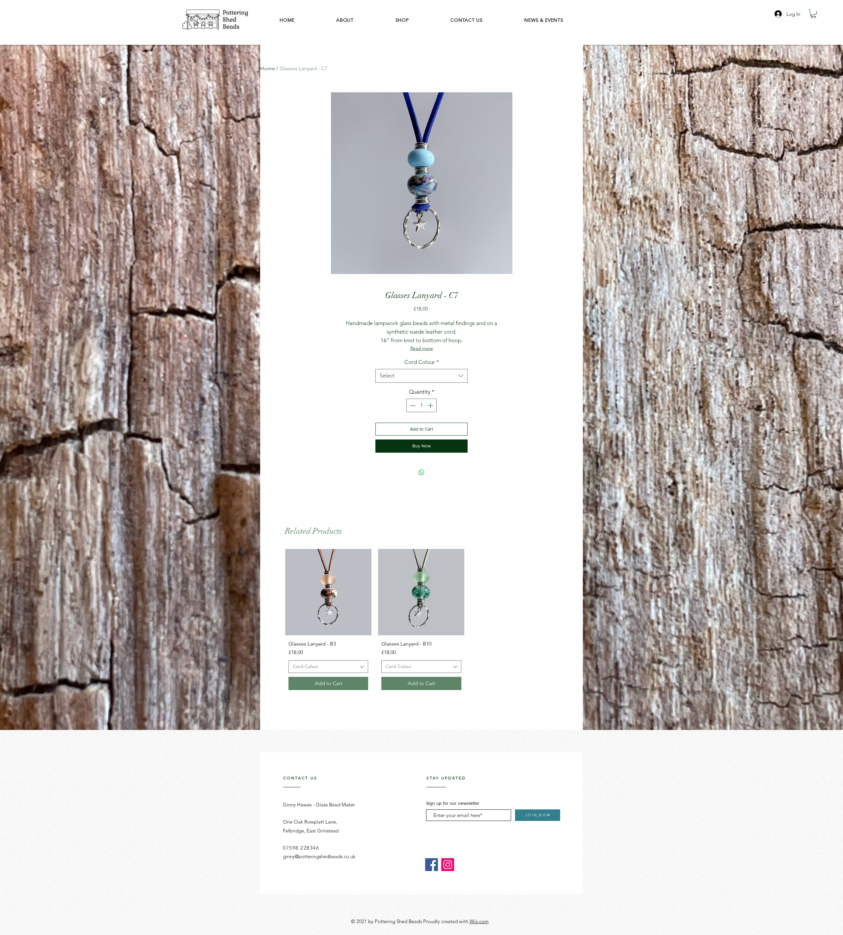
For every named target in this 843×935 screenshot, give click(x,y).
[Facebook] (431, 864)
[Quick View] (328, 592)
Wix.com (479, 921)
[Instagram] (447, 864)
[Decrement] (412, 405)
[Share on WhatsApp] (421, 472)
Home (267, 68)
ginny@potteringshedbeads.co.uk (319, 856)
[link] (813, 14)
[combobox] (421, 376)
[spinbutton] (421, 405)
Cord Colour (421, 362)
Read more (421, 348)
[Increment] (431, 405)
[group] (421, 621)
